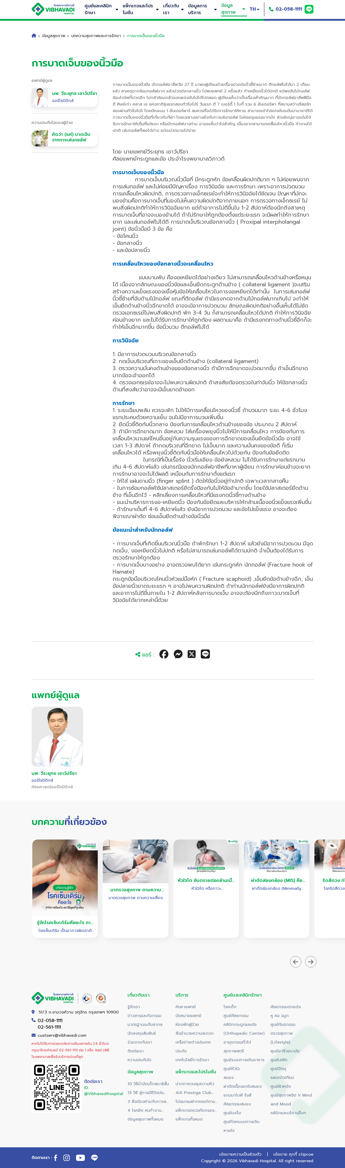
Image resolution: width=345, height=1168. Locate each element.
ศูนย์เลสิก (278, 1060)
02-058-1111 (289, 9)
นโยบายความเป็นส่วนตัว (240, 1154)
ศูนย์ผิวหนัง (280, 1086)
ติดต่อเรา (136, 1051)
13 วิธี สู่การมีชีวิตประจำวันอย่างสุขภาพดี (148, 1093)
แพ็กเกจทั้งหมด (189, 1119)
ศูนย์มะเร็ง (232, 1113)
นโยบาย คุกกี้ (285, 1154)
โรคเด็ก (230, 1007)
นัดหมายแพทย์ (188, 1016)
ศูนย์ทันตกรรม (282, 1025)
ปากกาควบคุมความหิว (195, 1084)
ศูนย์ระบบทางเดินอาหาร (244, 1060)
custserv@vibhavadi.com (62, 1035)
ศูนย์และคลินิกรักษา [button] (98, 9)
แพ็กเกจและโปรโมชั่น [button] (138, 9)
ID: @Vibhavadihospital (103, 1091)
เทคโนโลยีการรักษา (192, 1060)
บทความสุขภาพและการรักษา (96, 36)
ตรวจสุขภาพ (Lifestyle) (281, 1037)
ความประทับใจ (139, 1060)
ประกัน (181, 1051)
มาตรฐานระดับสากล (145, 1025)
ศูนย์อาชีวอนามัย (285, 1051)
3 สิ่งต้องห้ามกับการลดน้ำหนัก (148, 1102)
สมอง (229, 1078)
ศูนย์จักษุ (278, 1069)
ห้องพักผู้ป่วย (187, 1025)
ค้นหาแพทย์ (186, 1007)
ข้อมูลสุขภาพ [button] (228, 9)
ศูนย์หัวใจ (232, 1069)
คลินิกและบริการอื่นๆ (288, 1113)
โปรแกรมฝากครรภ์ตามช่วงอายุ (195, 1102)
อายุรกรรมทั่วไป (237, 1042)
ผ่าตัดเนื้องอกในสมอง (243, 1086)
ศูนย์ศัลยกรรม (236, 1016)
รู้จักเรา (134, 1007)
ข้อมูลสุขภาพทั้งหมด (145, 1119)
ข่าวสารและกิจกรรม (144, 1016)
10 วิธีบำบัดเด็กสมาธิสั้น (148, 1084)
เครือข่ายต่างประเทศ (193, 1042)
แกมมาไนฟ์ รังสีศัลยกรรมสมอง (237, 1099)
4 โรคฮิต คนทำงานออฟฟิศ (144, 1111)
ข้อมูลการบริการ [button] (197, 9)
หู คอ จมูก (279, 1016)
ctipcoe (306, 1154)
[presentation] (295, 962)
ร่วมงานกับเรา (140, 1042)
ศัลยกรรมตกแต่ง (285, 1007)
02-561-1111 (49, 1027)
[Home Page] (58, 9)
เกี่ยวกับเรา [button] (171, 9)
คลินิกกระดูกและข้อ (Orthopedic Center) (244, 1029)
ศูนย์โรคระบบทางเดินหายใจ (241, 1126)
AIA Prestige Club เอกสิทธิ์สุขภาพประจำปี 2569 (195, 1093)
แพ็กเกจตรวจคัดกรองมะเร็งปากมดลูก (195, 1111)
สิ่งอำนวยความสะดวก (195, 1033)
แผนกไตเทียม (282, 1078)
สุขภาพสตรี (234, 1051)
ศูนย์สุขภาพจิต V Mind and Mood (291, 1099)
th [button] (253, 9)
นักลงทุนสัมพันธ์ (142, 1033)
